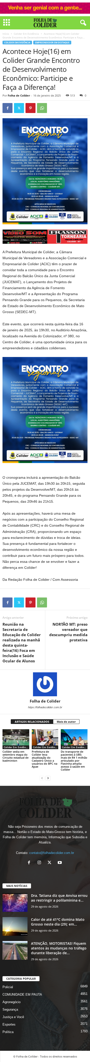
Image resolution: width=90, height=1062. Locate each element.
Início (5, 33)
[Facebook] (7, 108)
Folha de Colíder (19, 95)
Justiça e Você (13, 1017)
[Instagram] (40, 863)
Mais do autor (66, 721)
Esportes (9, 1024)
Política (8, 1032)
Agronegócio (11, 1002)
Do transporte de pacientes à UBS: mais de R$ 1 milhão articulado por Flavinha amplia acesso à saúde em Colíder (74, 760)
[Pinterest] (31, 108)
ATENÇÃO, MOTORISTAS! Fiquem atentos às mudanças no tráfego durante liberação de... (58, 948)
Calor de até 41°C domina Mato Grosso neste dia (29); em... (57, 922)
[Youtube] (60, 863)
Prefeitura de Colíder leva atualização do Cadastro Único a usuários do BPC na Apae (44, 759)
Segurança (10, 1009)
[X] (51, 863)
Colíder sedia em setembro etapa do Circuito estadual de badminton (15, 756)
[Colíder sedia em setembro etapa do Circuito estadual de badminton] (15, 739)
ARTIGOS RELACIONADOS (32, 721)
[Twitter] (19, 108)
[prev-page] (42, 778)
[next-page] (48, 778)
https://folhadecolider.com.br (45, 707)
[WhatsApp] (42, 108)
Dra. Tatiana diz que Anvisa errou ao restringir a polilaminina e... (59, 898)
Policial (7, 987)
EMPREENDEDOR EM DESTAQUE (52, 42)
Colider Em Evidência (26, 33)
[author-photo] (45, 684)
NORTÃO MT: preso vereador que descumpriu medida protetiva (68, 632)
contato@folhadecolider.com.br (51, 853)
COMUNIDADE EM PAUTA (22, 994)
